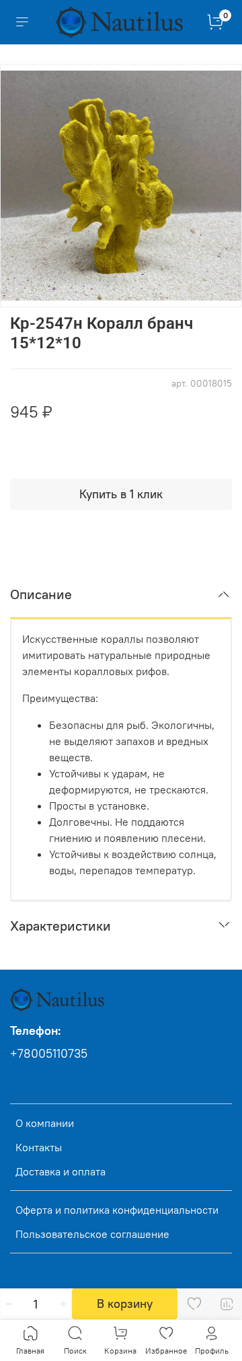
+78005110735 (48, 1053)
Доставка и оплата (60, 1171)
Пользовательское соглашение (92, 1234)
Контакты (38, 1147)
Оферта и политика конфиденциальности (116, 1209)
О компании (44, 1123)
